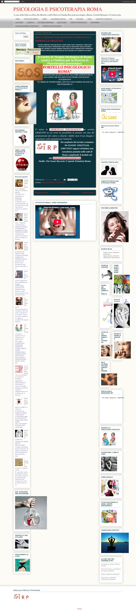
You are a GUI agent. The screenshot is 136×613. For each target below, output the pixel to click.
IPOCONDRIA (95, 22)
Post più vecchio (88, 193)
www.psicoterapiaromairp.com (67, 158)
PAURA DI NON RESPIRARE (26, 246)
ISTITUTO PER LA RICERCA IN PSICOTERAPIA (110, 570)
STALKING (79, 19)
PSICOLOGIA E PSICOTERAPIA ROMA (57, 9)
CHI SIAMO (19, 22)
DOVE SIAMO (61, 22)
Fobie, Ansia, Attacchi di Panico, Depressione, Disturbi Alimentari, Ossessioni (111, 255)
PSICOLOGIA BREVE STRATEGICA (27, 26)
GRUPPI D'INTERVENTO (78, 22)
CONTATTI (30, 22)
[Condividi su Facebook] (74, 180)
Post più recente (41, 193)
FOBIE (44, 19)
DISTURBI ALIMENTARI (45, 22)
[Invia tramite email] (68, 180)
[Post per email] (64, 179)
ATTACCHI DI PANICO (31, 19)
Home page (64, 193)
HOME (18, 19)
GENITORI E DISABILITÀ (104, 19)
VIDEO (89, 19)
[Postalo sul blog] (70, 180)
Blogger (79, 609)
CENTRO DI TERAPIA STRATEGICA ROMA (108, 578)
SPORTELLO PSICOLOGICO (52, 26)
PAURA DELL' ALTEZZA (26, 274)
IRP (71, 19)
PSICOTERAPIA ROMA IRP (110, 574)
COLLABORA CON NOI (58, 19)
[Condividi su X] (72, 180)
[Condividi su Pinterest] (76, 180)
